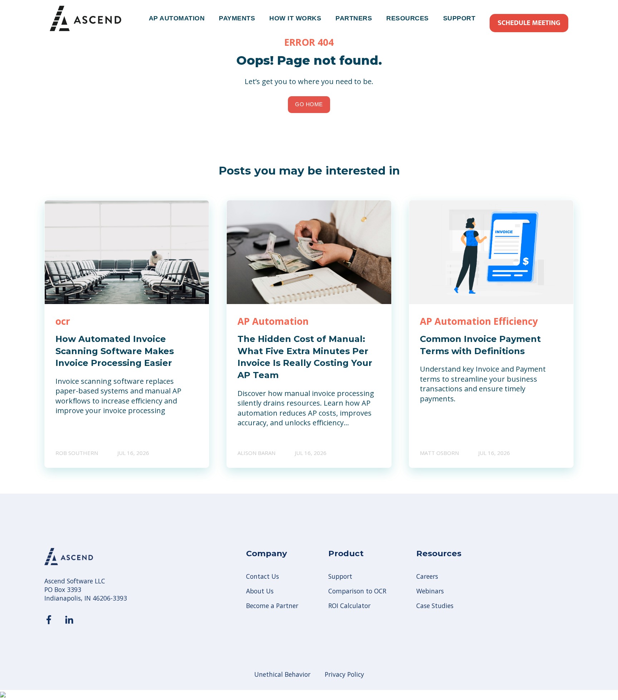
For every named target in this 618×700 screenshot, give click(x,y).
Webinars (430, 591)
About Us (260, 591)
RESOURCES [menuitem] (407, 18)
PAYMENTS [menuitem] (237, 18)
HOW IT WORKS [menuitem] (295, 18)
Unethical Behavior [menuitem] (282, 674)
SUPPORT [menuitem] (459, 18)
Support (340, 576)
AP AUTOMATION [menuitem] (177, 18)
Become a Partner (272, 606)
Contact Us (262, 576)
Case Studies (434, 606)
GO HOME (309, 104)
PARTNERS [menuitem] (353, 18)
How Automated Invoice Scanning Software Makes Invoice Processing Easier (114, 351)
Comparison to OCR (357, 591)
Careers (427, 576)
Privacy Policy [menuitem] (344, 674)
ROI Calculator (349, 606)
